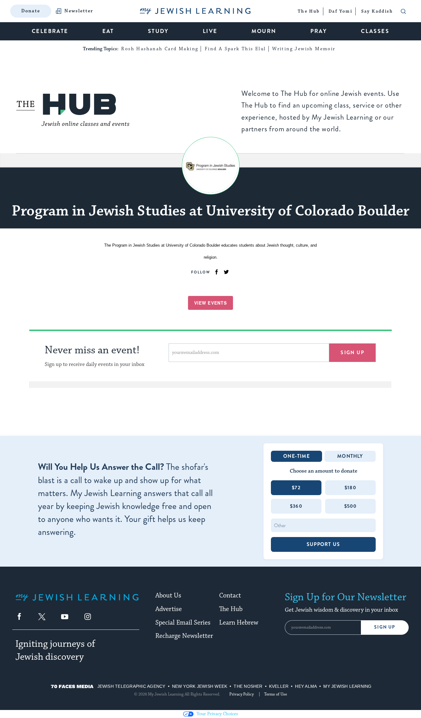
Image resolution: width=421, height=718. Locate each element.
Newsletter (78, 11)
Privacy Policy (241, 694)
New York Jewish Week (199, 686)
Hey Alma (306, 686)
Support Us (323, 544)
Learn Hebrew (238, 623)
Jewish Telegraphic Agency (131, 686)
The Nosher (248, 686)
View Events (210, 303)
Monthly (350, 456)
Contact (230, 596)
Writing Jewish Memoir (303, 49)
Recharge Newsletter (184, 636)
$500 (350, 506)
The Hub (231, 609)
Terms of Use (275, 694)
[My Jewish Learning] (77, 602)
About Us (168, 596)
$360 (296, 506)
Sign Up (384, 627)
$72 (296, 487)
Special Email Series (183, 623)
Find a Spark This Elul (235, 49)
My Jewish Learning (347, 686)
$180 (350, 487)
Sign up (352, 352)
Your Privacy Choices (217, 714)
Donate (30, 11)
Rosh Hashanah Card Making (159, 49)
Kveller (279, 686)
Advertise (168, 609)
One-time (296, 456)
